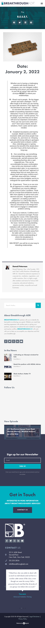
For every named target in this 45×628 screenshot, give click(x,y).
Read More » (17, 359)
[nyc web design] (22, 623)
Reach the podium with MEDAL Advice (27, 364)
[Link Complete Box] (22, 432)
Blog (22, 12)
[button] (41, 3)
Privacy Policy (23, 619)
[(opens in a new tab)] (8, 357)
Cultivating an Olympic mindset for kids (26, 356)
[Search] (38, 305)
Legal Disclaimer (34, 616)
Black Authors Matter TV (22, 374)
